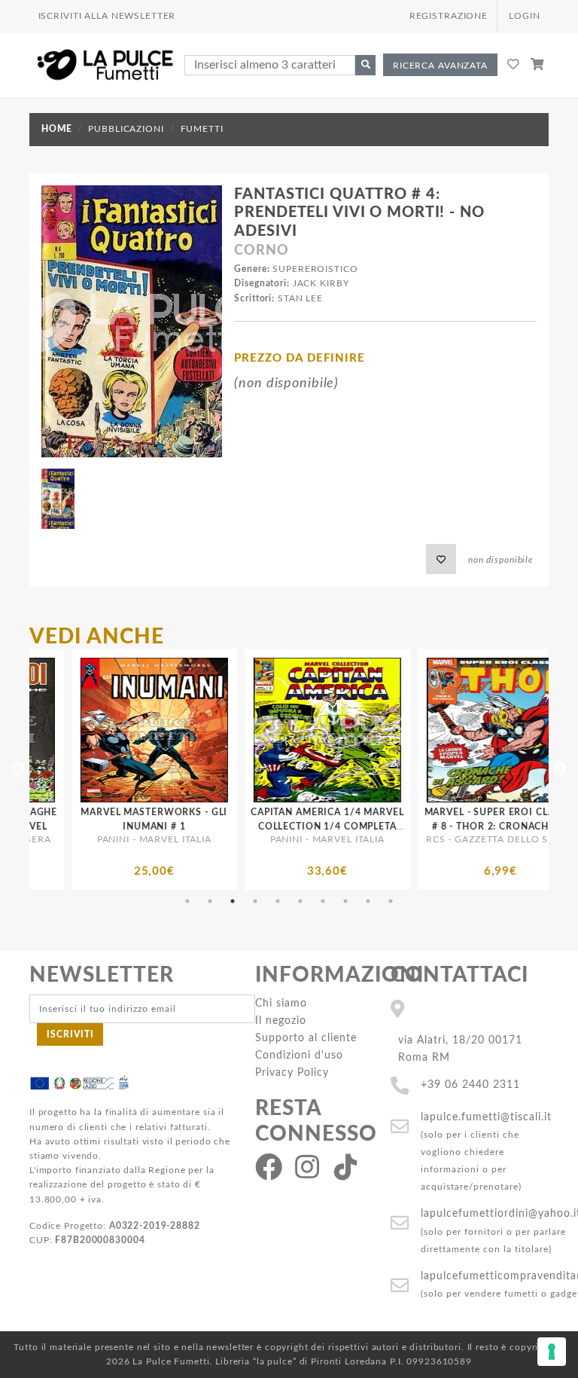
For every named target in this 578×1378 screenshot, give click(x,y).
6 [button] (300, 901)
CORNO (261, 251)
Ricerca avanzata (440, 65)
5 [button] (277, 901)
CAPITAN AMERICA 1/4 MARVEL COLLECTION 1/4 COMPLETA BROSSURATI (204, 826)
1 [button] (187, 901)
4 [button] (255, 901)
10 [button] (390, 901)
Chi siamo (281, 1003)
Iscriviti (70, 1034)
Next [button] (559, 769)
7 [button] (322, 901)
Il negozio (280, 1020)
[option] (204, 769)
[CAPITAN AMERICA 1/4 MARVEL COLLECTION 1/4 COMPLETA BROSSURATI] (204, 730)
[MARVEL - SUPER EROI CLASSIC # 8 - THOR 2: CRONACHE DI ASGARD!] (377, 730)
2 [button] (210, 901)
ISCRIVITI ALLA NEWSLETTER (107, 15)
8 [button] (345, 901)
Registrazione (448, 15)
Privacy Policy (292, 1072)
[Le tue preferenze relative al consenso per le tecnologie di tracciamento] (551, 1351)
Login (524, 15)
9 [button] (368, 901)
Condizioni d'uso (299, 1055)
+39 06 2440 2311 (470, 1084)
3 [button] (232, 901)
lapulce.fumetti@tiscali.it (486, 1117)
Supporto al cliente (306, 1037)
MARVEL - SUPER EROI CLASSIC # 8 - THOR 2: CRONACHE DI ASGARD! (376, 826)
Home (56, 128)
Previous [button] (18, 769)
